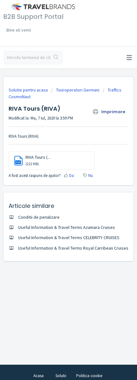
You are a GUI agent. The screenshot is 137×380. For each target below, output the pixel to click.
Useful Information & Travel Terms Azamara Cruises (66, 227)
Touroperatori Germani (77, 90)
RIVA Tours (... (37, 157)
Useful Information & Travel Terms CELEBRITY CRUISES (68, 237)
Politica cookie (89, 375)
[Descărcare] (57, 186)
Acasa (38, 375)
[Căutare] (56, 57)
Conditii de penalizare (39, 217)
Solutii (60, 375)
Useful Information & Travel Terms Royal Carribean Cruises (73, 248)
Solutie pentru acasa (29, 90)
